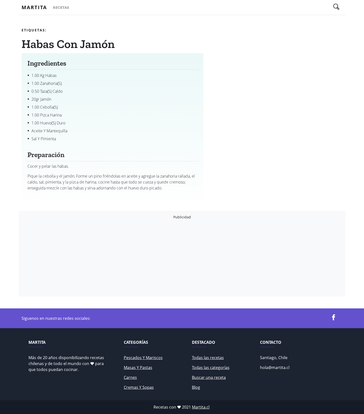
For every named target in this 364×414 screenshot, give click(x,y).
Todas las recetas (208, 357)
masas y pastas (138, 367)
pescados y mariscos (143, 357)
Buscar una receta (209, 377)
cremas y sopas (139, 387)
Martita (34, 7)
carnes (130, 377)
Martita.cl (200, 407)
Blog (196, 387)
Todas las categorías (211, 367)
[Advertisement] (170, 258)
